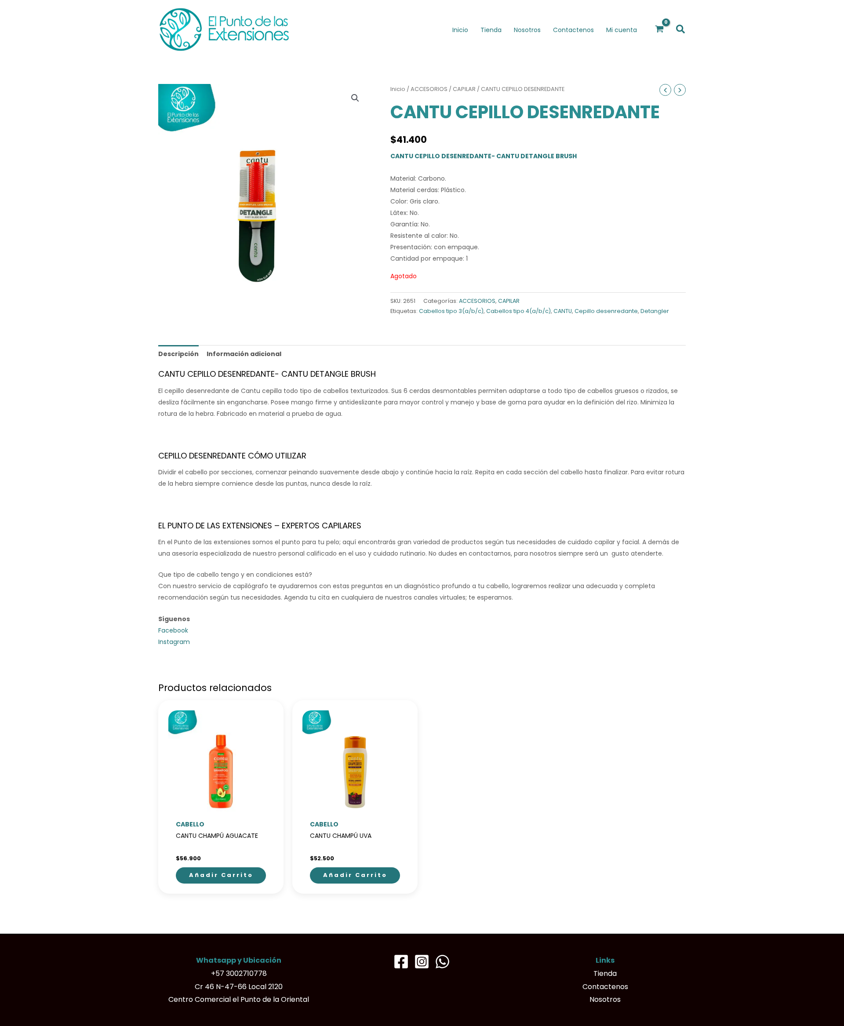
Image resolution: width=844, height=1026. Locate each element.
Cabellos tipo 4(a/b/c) (518, 311)
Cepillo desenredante (606, 311)
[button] (681, 29)
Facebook (173, 630)
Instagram (174, 641)
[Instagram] (421, 961)
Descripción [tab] (178, 353)
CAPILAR (464, 89)
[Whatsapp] (442, 961)
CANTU (562, 311)
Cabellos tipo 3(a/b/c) (451, 311)
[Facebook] (401, 961)
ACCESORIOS (429, 89)
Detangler (654, 311)
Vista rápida (221, 808)
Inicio (397, 89)
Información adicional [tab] (244, 353)
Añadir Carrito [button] (221, 875)
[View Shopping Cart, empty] (659, 29)
